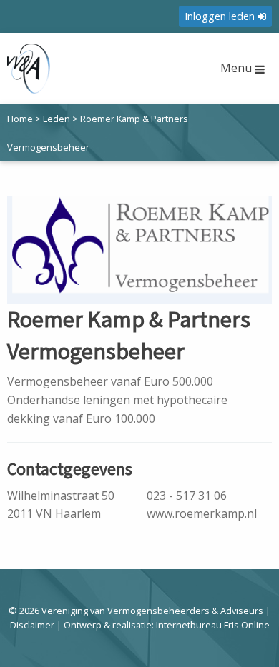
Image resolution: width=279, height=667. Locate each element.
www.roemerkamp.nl (202, 513)
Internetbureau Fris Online (213, 624)
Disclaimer (32, 624)
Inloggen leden (221, 16)
